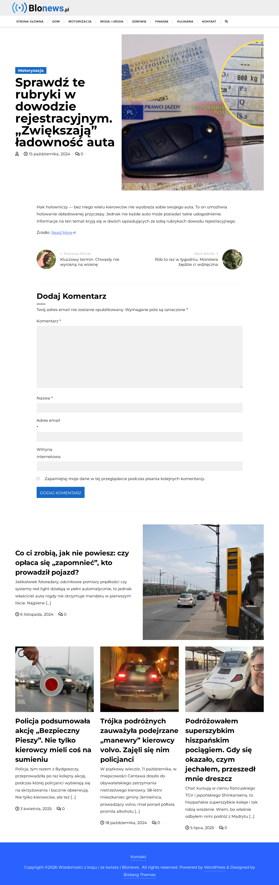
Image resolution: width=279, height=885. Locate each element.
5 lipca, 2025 (202, 827)
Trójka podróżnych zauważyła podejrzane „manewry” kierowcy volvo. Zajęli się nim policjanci (139, 740)
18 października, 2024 (126, 822)
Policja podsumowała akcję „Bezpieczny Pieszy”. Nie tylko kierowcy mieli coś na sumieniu (53, 740)
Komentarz (49, 321)
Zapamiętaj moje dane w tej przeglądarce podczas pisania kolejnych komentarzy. (125, 478)
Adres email (48, 424)
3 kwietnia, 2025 (36, 808)
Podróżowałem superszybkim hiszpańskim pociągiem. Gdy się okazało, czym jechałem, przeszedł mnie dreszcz (220, 750)
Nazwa (45, 398)
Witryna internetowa (49, 453)
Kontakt (138, 856)
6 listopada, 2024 (36, 614)
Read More (62, 232)
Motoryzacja (31, 70)
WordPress (214, 867)
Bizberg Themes (140, 874)
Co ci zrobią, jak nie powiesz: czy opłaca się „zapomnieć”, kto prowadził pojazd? (72, 562)
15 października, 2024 (49, 154)
